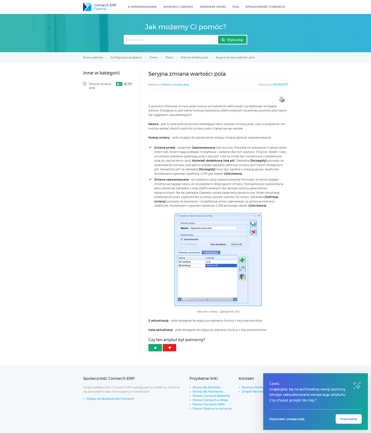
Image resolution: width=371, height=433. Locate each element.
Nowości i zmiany (178, 7)
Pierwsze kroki (213, 7)
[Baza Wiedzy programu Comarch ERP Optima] (99, 7)
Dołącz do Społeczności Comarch (110, 398)
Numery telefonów (255, 387)
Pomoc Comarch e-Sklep (210, 400)
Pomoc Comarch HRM (209, 404)
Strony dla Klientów (207, 387)
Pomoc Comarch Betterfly (211, 396)
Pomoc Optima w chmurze (212, 408)
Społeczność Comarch (265, 7)
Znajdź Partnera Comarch (260, 391)
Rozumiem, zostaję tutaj (286, 419)
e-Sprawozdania (142, 7)
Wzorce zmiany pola (175, 84)
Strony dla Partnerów (208, 391)
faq (236, 7)
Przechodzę (348, 419)
